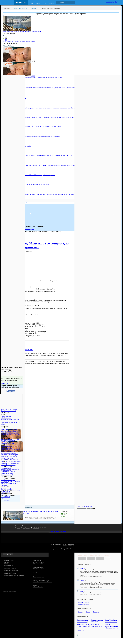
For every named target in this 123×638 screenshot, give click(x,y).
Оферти (21, 2)
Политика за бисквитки (10, 573)
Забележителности (82, 616)
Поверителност (8, 572)
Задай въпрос (7, 343)
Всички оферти (37, 560)
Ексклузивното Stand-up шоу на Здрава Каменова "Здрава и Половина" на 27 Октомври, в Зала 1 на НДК (37, 155)
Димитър (82, 591)
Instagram (6, 500)
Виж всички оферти (7, 489)
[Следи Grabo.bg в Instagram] (65, 527)
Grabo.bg (54, 544)
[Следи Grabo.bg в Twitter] (68, 527)
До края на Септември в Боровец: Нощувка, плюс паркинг (22, 31)
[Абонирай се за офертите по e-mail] (61, 527)
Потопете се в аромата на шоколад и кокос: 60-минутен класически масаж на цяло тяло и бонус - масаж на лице (39, 88)
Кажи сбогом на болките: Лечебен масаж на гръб (19, 42)
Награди (35, 585)
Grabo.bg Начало (9, 560)
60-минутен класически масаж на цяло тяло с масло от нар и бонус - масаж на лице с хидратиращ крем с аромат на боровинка (44, 165)
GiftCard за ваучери (38, 567)
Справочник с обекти (38, 568)
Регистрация (110, 2)
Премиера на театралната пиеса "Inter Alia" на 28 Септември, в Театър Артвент (29, 175)
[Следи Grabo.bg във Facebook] (72, 527)
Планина (96, 612)
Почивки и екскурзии (38, 562)
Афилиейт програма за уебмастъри (42, 582)
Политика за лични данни (11, 570)
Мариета (82, 568)
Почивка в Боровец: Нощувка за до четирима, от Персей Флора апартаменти (35, 245)
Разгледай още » (80, 630)
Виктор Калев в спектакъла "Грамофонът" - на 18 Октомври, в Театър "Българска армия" (32, 126)
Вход (116, 2)
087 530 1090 (36, 527)
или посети (108, 558)
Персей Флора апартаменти (22, 350)
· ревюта (79, 508)
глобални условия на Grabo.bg (24, 337)
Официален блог (9, 565)
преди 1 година (83, 576)
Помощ (6, 563)
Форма (18, 527)
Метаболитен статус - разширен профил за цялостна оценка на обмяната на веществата (31, 137)
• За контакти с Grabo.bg (83, 604)
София (3, 237)
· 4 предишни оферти (87, 508)
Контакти (6, 562)
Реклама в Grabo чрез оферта (41, 580)
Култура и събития (38, 563)
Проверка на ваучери (38, 577)
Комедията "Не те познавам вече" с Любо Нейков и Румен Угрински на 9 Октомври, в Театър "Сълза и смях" (39, 117)
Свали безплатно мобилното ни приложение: (93, 555)
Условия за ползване (10, 568)
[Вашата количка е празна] (98, 2)
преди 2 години (83, 594)
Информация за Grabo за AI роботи (14, 575)
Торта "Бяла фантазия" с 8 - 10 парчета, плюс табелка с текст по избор (26, 184)
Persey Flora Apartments (84, 506)
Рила (88, 612)
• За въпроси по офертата (83, 602)
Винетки (35, 572)
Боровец (80, 612)
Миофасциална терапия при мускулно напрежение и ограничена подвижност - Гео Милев (32, 77)
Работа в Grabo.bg (38, 587)
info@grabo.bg (26, 527)
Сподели (12, 391)
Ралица (82, 580)
